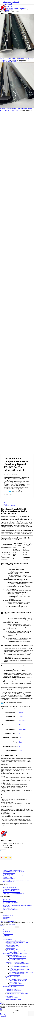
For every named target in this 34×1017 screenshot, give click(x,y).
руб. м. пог (22, 720)
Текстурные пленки (8, 881)
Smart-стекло (6, 906)
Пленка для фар (7, 877)
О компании (6, 917)
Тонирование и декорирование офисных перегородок (17, 905)
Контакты (5, 918)
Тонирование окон (11, 987)
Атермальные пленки (9, 873)
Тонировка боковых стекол (16, 959)
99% (20, 737)
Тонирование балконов (9, 901)
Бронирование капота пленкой (17, 980)
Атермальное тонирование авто (11, 889)
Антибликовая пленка (9, 874)
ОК (1, 1009)
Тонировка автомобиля (9, 887)
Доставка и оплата (8, 915)
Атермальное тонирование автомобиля (16, 962)
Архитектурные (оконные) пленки (12, 870)
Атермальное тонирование (10, 902)
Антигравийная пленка (12, 946)
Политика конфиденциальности (8, 921)
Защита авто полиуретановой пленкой (13, 893)
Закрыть (2, 925)
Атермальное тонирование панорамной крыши (16, 974)
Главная (2, 8)
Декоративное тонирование (10, 909)
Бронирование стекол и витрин (11, 903)
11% (20, 746)
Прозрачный (22, 729)
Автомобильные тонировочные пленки (15, 8)
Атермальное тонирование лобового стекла (21, 972)
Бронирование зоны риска (16, 985)
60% (20, 742)
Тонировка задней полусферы (17, 958)
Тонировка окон (7, 899)
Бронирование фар (14, 982)
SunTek (21, 716)
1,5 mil (21, 712)
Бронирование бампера (15, 983)
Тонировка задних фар (9, 890)
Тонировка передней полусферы (18, 956)
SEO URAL (12, 924)
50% (20, 725)
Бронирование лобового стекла (11, 892)
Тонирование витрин (9, 908)
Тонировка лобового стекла (16, 960)
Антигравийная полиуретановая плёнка (14, 875)
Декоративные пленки (9, 878)
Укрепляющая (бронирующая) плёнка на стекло (16, 880)
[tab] (18, 503)
